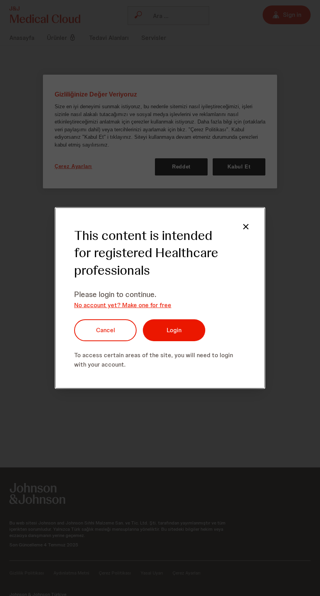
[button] (245, 226)
